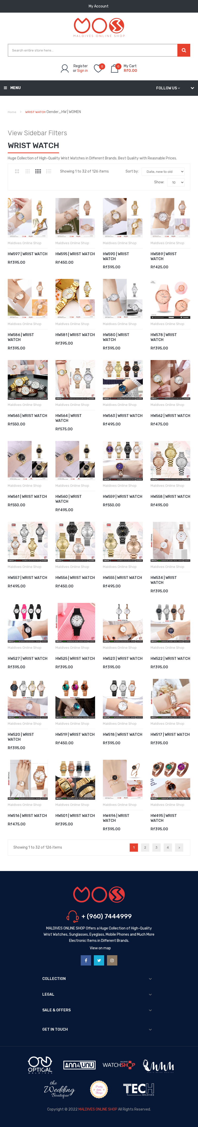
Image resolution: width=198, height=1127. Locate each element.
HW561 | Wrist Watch (27, 496)
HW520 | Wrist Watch (21, 737)
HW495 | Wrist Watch (164, 818)
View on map (100, 948)
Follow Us (166, 88)
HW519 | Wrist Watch (75, 734)
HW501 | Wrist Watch (75, 816)
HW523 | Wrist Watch (123, 658)
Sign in (82, 71)
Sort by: (132, 171)
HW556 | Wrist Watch (75, 578)
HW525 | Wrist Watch (75, 658)
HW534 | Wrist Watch (164, 580)
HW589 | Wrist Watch (164, 256)
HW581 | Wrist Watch (75, 335)
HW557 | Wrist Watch (27, 578)
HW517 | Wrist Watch (170, 734)
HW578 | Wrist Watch (164, 337)
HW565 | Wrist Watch (27, 416)
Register (80, 66)
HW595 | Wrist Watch (75, 254)
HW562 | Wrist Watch (170, 416)
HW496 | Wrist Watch (116, 818)
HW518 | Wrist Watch (122, 734)
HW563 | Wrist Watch (123, 416)
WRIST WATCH (35, 112)
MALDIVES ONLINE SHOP (97, 1109)
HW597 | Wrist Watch (27, 254)
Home (12, 112)
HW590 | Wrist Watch (116, 256)
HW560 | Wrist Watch (68, 499)
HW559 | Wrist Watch (122, 496)
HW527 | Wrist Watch (27, 658)
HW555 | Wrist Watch (122, 578)
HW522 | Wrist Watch (170, 658)
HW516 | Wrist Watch (27, 816)
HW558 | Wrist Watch (170, 496)
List (48, 171)
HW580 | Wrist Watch (116, 337)
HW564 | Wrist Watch (68, 418)
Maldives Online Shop (25, 243)
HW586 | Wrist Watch (21, 337)
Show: (159, 182)
